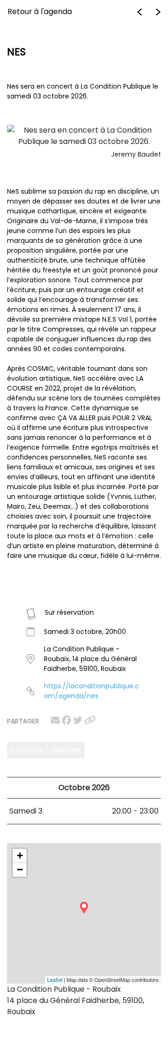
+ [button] (20, 855)
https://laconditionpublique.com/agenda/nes (91, 691)
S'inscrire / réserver (46, 749)
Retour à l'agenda (39, 11)
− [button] (20, 869)
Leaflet (55, 979)
